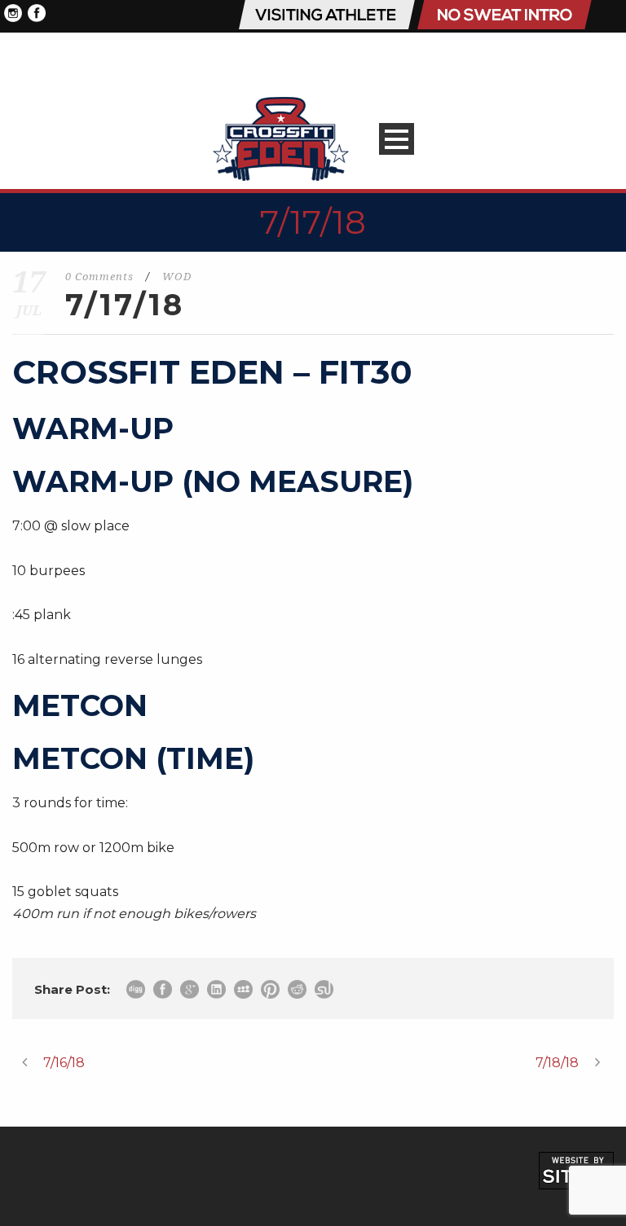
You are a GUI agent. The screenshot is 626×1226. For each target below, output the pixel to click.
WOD (177, 276)
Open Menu (396, 139)
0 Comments (99, 276)
